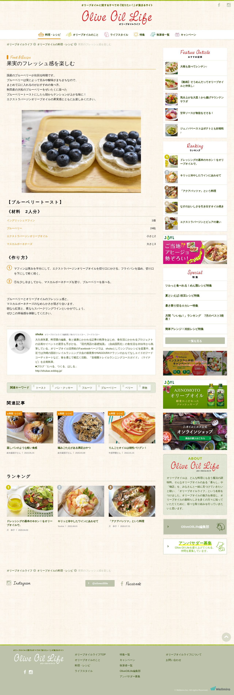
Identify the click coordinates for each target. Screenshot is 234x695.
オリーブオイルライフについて (184, 654)
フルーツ (87, 387)
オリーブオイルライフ (19, 44)
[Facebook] (219, 5)
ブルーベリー (108, 387)
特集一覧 (125, 654)
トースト (41, 387)
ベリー (129, 387)
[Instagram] (228, 5)
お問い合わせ (173, 660)
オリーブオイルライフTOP (90, 654)
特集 (142, 34)
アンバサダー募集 (130, 676)
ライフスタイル (119, 34)
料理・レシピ (53, 34)
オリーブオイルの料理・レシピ (55, 44)
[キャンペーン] (195, 363)
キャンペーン (188, 34)
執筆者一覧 (163, 34)
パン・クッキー (64, 387)
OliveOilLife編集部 (195, 527)
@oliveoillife (100, 583)
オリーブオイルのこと (86, 34)
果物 (144, 387)
